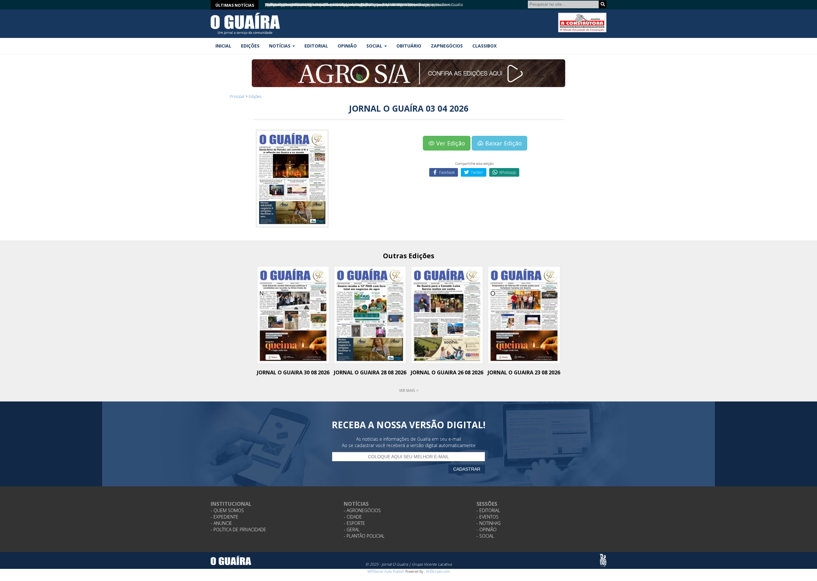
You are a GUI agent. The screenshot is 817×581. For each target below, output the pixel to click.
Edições (250, 46)
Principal (237, 96)
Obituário (408, 46)
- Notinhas (488, 523)
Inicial (223, 46)
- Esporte (354, 523)
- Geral (352, 529)
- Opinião (486, 529)
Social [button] (375, 46)
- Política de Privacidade (238, 529)
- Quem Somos (227, 510)
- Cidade (353, 517)
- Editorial (488, 510)
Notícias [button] (280, 46)
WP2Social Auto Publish (385, 571)
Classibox (484, 46)
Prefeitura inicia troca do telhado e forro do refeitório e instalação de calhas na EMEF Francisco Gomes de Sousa (358, 4)
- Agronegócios (362, 510)
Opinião (347, 46)
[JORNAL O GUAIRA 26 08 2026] (447, 314)
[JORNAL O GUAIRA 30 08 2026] (293, 314)
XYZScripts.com (438, 571)
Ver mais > (408, 390)
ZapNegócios (447, 46)
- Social (485, 536)
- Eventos (487, 517)
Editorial (316, 46)
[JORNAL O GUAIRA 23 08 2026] (524, 314)
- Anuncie (221, 523)
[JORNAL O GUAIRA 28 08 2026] (370, 314)
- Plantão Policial (364, 536)
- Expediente (224, 517)
